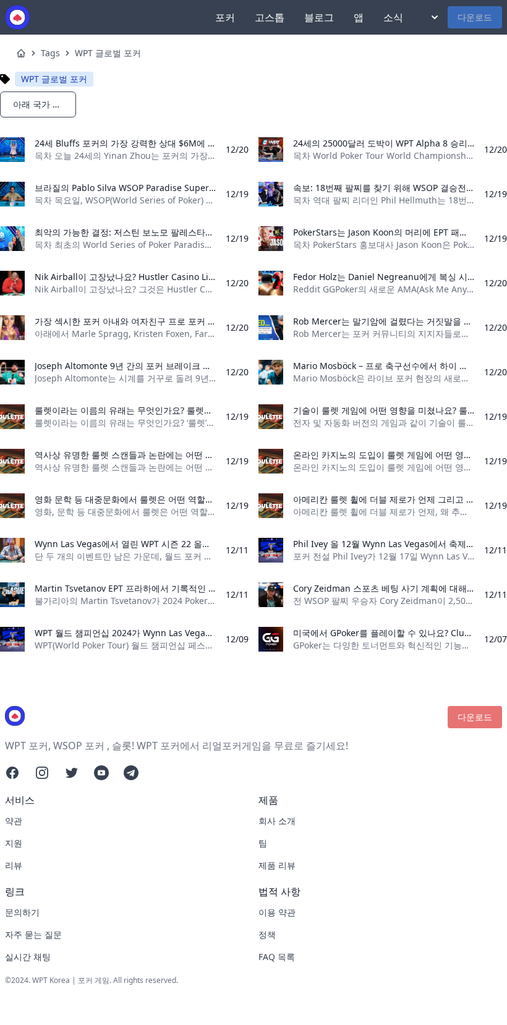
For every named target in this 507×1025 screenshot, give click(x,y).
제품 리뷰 (277, 865)
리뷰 (13, 865)
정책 (267, 934)
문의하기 (22, 912)
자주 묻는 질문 (33, 934)
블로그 (319, 17)
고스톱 (269, 17)
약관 (13, 821)
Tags (50, 53)
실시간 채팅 (28, 957)
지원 (13, 843)
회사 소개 (277, 821)
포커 (225, 17)
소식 (393, 17)
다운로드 (475, 17)
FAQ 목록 (276, 957)
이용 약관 (277, 912)
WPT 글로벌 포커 (108, 53)
